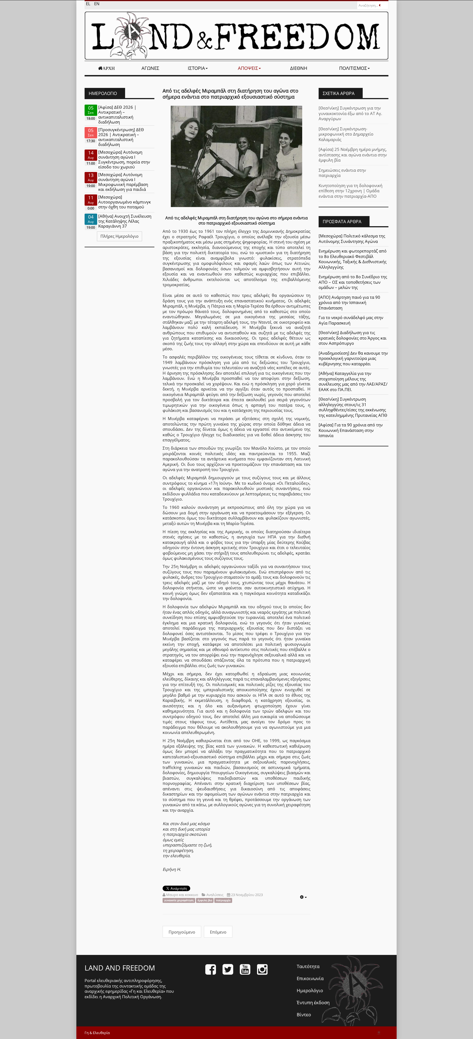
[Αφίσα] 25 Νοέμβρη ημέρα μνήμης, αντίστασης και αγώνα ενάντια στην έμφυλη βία (353, 155)
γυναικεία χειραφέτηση (179, 900)
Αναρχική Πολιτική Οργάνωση (132, 996)
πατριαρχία (223, 900)
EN (96, 3)
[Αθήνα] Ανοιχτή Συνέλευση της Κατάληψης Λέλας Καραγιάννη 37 (124, 221)
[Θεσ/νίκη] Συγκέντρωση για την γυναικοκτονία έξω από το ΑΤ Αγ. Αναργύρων (350, 113)
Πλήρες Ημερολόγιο (119, 236)
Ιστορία (196, 68)
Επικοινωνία (310, 978)
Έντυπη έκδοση (313, 1002)
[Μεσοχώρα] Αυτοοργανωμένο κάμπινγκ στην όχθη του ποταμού (124, 201)
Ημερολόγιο (310, 990)
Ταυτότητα (308, 966)
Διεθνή (298, 68)
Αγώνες (150, 68)
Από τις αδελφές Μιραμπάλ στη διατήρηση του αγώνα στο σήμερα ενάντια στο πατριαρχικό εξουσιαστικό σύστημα (230, 93)
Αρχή (108, 68)
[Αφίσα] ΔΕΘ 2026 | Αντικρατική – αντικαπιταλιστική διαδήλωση (117, 114)
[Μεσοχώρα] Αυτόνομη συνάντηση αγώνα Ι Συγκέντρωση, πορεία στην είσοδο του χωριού (124, 159)
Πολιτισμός (353, 68)
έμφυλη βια (205, 900)
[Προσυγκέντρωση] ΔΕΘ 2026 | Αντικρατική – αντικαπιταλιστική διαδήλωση (121, 137)
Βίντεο (304, 1014)
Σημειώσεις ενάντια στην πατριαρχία (342, 172)
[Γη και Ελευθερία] (236, 36)
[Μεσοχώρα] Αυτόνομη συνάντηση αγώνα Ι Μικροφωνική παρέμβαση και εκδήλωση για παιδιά (123, 182)
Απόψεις (248, 68)
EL (88, 3)
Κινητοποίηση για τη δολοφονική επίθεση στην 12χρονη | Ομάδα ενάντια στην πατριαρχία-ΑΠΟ (350, 191)
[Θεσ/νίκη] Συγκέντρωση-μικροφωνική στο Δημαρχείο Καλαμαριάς (346, 134)
